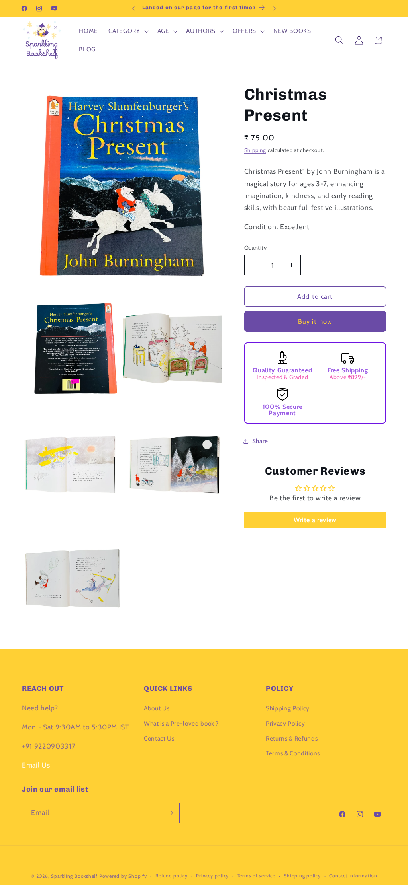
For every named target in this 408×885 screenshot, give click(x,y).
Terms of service (256, 876)
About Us (156, 708)
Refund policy (171, 876)
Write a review (315, 520)
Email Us (36, 765)
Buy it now (315, 321)
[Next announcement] (274, 8)
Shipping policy (302, 876)
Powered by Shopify (123, 876)
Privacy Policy (285, 723)
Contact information (353, 876)
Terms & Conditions (293, 753)
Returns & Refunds (292, 738)
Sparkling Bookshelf (74, 876)
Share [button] (260, 441)
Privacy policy (212, 876)
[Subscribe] (169, 813)
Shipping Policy (288, 708)
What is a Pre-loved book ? (181, 723)
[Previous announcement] (133, 8)
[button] (127, 31)
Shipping (255, 150)
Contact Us (159, 738)
